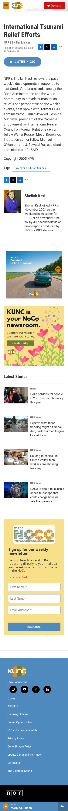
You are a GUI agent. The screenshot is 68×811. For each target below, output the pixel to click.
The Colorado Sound (20, 771)
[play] (5, 806)
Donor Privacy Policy (20, 746)
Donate (56, 5)
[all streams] (63, 806)
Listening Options (18, 714)
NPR (30, 159)
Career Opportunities (20, 722)
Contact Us (14, 762)
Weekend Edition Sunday (31, 168)
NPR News (35, 417)
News (33, 388)
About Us (13, 706)
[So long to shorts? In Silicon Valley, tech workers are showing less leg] (16, 457)
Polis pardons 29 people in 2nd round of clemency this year (46, 398)
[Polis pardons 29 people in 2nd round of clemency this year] (16, 395)
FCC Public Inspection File (22, 730)
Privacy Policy (16, 738)
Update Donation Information (25, 754)
